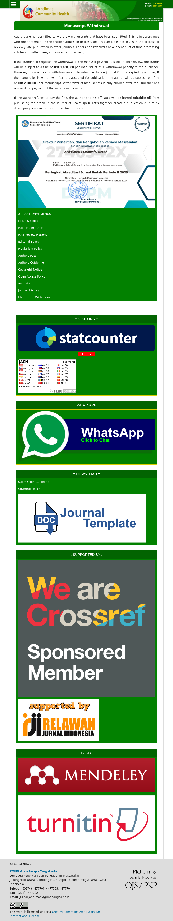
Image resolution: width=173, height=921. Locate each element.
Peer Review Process (32, 235)
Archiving (25, 283)
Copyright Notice (30, 269)
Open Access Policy (31, 276)
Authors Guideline (31, 262)
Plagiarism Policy (30, 249)
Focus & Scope (28, 221)
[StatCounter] (86, 355)
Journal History (28, 290)
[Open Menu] (14, 4)
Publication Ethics (30, 228)
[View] (86, 720)
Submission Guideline (33, 482)
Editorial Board (28, 242)
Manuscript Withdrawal (34, 297)
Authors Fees (27, 255)
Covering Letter (29, 489)
